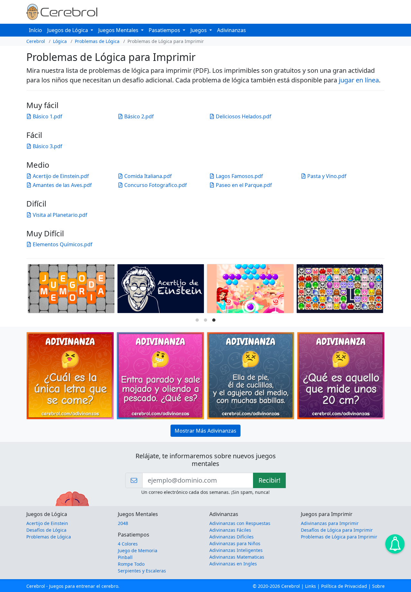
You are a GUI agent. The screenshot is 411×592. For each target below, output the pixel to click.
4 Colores (128, 544)
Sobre (378, 586)
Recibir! (269, 480)
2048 (123, 523)
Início (35, 30)
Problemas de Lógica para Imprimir (339, 537)
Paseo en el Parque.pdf (243, 185)
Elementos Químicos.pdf (61, 244)
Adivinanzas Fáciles (230, 530)
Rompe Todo (131, 564)
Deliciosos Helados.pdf (242, 116)
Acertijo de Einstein (47, 523)
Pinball (125, 557)
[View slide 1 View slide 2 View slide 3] (205, 290)
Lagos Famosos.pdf (238, 176)
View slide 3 (213, 320)
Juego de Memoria (137, 550)
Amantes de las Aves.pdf (61, 185)
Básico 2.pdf (138, 116)
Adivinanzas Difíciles (231, 537)
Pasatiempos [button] (165, 30)
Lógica (60, 41)
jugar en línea (359, 80)
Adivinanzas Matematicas (236, 557)
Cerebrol (35, 41)
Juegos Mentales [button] (119, 30)
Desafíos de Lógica (46, 530)
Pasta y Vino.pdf (326, 176)
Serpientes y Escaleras (142, 571)
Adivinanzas (231, 30)
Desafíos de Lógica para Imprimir (337, 530)
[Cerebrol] (61, 11)
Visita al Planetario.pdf (59, 214)
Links (310, 586)
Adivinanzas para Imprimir (330, 523)
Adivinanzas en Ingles (233, 564)
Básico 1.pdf (46, 116)
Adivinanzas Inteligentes (236, 550)
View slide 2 (205, 320)
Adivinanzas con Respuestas (239, 523)
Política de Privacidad (344, 586)
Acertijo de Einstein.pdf (60, 176)
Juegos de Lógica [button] (68, 30)
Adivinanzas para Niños (234, 543)
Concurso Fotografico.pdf (155, 185)
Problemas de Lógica (97, 41)
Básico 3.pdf (46, 146)
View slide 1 (197, 320)
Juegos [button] (199, 30)
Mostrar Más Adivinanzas (205, 430)
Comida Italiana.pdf (147, 176)
